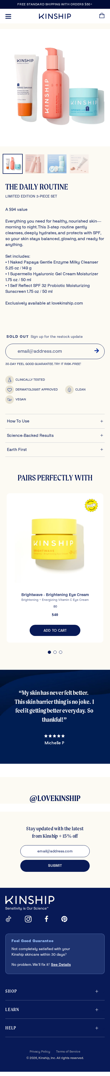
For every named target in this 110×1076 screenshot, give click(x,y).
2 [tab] (55, 652)
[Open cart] (102, 16)
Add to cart (62, 631)
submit (55, 866)
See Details (61, 965)
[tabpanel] (55, 568)
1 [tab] (49, 652)
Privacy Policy (40, 1051)
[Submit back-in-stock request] (97, 351)
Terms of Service (68, 1051)
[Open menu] (8, 16)
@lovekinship (55, 798)
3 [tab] (60, 652)
